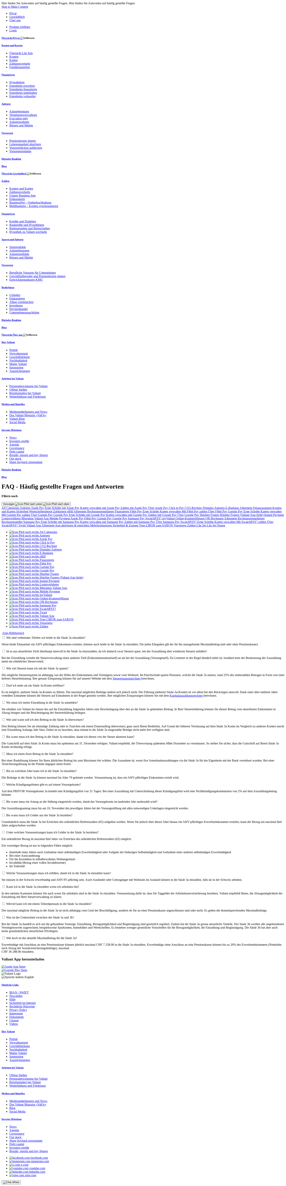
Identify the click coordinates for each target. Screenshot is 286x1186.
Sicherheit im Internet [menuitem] (22, 1003)
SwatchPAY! (153, 518)
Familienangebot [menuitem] (19, 67)
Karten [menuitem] (13, 60)
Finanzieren (122, 511)
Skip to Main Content (15, 6)
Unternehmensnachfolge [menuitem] (24, 312)
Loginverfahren (11, 518)
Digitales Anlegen (214, 508)
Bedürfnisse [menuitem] (8, 287)
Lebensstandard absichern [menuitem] (25, 144)
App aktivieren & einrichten (72, 525)
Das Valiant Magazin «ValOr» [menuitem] (27, 415)
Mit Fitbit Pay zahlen (195, 511)
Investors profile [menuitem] (19, 441)
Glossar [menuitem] (14, 1020)
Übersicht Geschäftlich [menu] (14, 173)
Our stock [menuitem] (15, 458)
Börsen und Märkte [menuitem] (21, 125)
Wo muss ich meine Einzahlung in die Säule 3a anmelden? (42, 702)
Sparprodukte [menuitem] (17, 247)
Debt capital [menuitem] (16, 451)
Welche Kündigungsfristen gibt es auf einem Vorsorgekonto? (43, 784)
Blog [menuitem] (4, 166)
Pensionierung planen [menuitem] (22, 140)
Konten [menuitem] (13, 56)
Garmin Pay (235, 511)
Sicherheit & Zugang (126, 525)
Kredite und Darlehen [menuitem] (22, 221)
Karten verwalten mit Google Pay (127, 515)
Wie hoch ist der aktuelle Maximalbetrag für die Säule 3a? (41, 938)
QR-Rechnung (214, 518)
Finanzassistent (262, 508)
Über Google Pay (188, 515)
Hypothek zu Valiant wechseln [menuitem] (28, 232)
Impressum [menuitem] (16, 1013)
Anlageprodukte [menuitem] (19, 122)
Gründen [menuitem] (14, 295)
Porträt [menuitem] (13, 350)
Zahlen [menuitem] (5, 181)
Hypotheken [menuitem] (17, 82)
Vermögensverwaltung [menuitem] (23, 115)
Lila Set (202, 525)
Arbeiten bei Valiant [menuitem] (13, 378)
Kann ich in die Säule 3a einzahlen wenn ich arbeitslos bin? (42, 886)
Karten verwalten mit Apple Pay (100, 508)
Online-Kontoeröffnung (190, 518)
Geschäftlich (17, 16)
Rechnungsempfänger (101, 511)
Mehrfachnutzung (101, 525)
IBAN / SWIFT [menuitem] (19, 992)
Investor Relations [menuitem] (12, 430)
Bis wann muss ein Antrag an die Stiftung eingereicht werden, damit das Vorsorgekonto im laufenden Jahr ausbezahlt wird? (81, 801)
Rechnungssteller (12, 522)
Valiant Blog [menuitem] (17, 418)
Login (13, 30)
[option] (33, 532)
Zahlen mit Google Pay (162, 515)
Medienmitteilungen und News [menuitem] (28, 411)
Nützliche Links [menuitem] (10, 984)
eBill (70, 511)
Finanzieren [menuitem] (8, 74)
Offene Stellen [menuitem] (18, 389)
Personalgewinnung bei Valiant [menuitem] (28, 386)
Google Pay (61, 515)
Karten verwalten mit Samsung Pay (102, 522)
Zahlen (192, 525)
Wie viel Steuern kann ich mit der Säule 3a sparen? (37, 668)
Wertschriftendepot (41, 511)
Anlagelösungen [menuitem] (19, 250)
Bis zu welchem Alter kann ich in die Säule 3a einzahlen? (41, 771)
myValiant (168, 518)
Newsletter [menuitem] (16, 996)
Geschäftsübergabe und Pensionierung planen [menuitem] (37, 276)
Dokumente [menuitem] (16, 1017)
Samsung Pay (136, 518)
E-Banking (232, 508)
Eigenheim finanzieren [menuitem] (23, 89)
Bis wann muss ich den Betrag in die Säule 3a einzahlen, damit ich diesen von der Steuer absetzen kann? (70, 736)
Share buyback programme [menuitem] (25, 462)
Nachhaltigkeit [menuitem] (18, 360)
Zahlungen (60, 511)
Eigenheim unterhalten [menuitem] (23, 92)
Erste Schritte (151, 511)
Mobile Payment (60, 518)
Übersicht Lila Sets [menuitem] (21, 53)
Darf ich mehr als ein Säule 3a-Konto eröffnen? (35, 685)
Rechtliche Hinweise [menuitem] (22, 1006)
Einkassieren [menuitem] (17, 199)
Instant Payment (274, 515)
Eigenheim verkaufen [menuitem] (22, 96)
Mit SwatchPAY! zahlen (251, 522)
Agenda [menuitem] (14, 444)
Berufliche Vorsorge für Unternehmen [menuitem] (32, 272)
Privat (13, 13)
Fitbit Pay (136, 511)
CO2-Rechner (194, 508)
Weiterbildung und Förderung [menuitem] (27, 396)
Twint (22, 525)
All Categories (11, 508)
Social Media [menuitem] (17, 422)
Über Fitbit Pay (218, 511)
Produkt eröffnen (19, 27)
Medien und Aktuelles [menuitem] (13, 404)
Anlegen (25, 508)
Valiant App (34, 525)
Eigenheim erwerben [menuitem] (22, 85)
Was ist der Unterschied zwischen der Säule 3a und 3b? (40, 917)
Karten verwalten (171, 511)
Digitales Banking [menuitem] (11, 158)
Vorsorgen (9, 504)
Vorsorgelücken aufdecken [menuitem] (25, 147)
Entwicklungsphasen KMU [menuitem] (26, 279)
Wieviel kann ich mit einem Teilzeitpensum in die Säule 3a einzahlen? (49, 903)
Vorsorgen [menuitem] (7, 133)
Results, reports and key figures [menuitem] (28, 455)
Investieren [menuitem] (16, 305)
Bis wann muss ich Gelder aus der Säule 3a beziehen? (39, 815)
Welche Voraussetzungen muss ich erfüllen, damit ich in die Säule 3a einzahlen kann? (58, 873)
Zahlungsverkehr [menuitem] (19, 63)
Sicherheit (22, 511)
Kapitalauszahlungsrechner (187, 695)
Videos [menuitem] (13, 1024)
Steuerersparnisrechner (127, 678)
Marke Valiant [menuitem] (18, 364)
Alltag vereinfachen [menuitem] (21, 302)
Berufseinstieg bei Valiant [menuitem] (25, 393)
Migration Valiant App (35, 518)
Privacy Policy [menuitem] (18, 1010)
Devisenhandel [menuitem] (18, 309)
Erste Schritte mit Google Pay (87, 515)
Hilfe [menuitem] (12, 999)
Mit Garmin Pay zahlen (16, 515)
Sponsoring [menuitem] (16, 367)
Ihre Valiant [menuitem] (8, 342)
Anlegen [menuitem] (6, 103)
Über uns (15, 20)
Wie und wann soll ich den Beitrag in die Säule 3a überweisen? (45, 719)
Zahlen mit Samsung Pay (140, 522)
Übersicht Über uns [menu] (12, 334)
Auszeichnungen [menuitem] (19, 371)
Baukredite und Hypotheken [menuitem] (26, 225)
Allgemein (246, 508)
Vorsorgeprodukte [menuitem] (20, 151)
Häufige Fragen (210, 515)
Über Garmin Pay (42, 515)
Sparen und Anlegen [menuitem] (12, 239)
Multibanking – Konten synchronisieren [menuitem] (33, 206)
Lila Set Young (216, 525)
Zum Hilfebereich (13, 633)
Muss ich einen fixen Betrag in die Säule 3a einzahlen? (39, 754)
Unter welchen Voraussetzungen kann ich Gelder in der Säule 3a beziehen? (52, 832)
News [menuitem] (13, 437)
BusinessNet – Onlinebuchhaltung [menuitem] (30, 202)
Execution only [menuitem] (18, 118)
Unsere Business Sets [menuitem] (22, 195)
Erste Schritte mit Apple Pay (62, 508)
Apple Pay (38, 508)
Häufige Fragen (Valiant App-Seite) (242, 515)
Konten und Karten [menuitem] (12, 45)
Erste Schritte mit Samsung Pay (60, 522)
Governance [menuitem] (16, 448)
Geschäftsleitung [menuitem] (19, 357)
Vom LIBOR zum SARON (156, 525)
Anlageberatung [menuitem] (19, 111)
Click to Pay (177, 508)
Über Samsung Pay (168, 522)
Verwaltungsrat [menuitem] (18, 353)
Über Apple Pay (158, 508)
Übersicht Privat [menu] (11, 38)
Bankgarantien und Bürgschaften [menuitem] (29, 228)
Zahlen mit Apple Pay (134, 508)
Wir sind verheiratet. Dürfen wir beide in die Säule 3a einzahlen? (45, 637)
